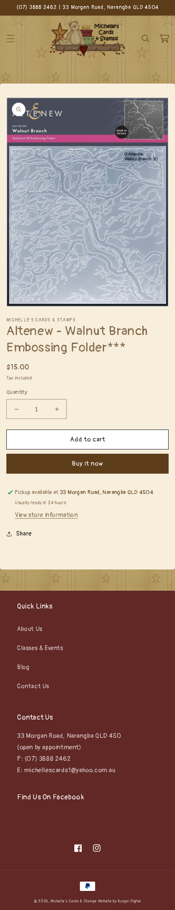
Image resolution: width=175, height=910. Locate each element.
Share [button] (24, 533)
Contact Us (33, 686)
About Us (29, 629)
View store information (46, 515)
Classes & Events (40, 648)
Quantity (16, 392)
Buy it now (87, 464)
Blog (23, 667)
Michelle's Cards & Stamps (74, 901)
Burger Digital (129, 901)
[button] (10, 38)
